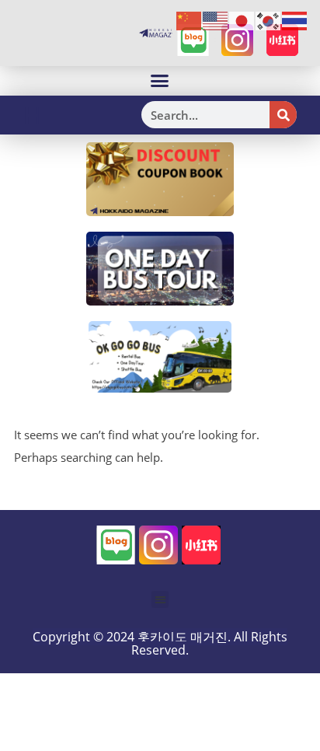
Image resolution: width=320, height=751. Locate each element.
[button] (160, 81)
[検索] (283, 114)
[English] (216, 20)
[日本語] (242, 20)
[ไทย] (295, 20)
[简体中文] (189, 20)
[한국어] (269, 20)
